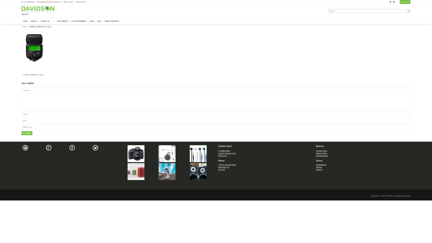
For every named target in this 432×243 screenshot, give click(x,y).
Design (319, 167)
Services (34, 21)
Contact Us (45, 21)
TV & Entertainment (78, 21)
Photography (62, 21)
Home (25, 21)
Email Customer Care (227, 153)
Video (99, 21)
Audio (91, 21)
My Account (405, 2)
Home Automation (111, 21)
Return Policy (321, 153)
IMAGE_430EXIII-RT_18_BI (33, 75)
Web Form (222, 156)
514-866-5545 (224, 151)
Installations (321, 164)
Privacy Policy (321, 151)
